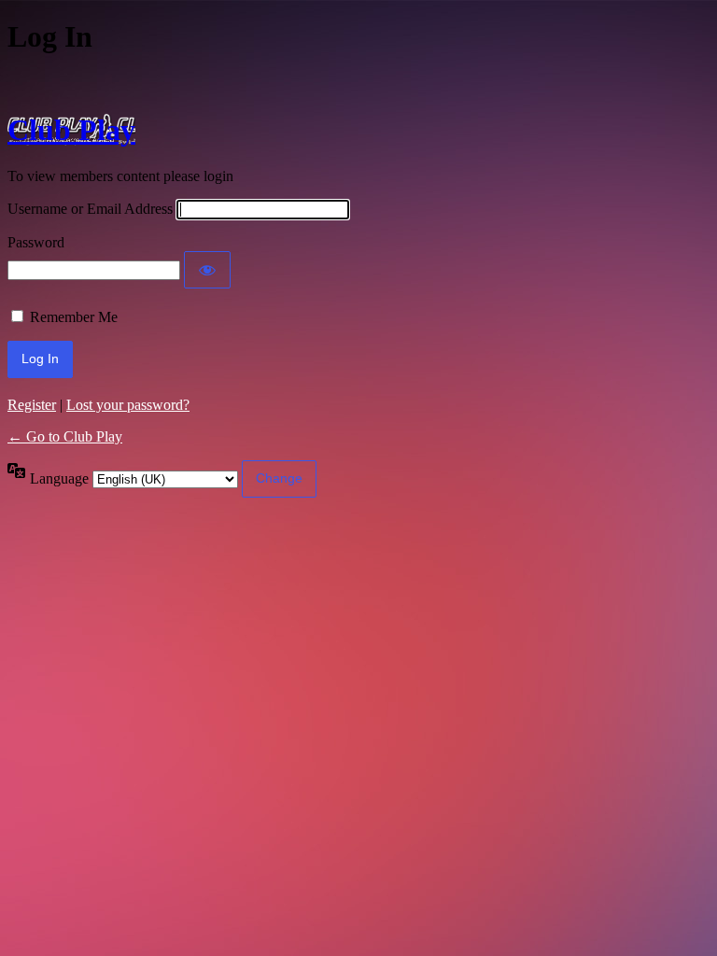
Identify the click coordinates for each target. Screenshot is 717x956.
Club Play (71, 130)
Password (35, 242)
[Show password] (207, 269)
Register (31, 405)
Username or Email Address (90, 209)
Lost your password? (128, 405)
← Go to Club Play (64, 436)
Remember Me (74, 317)
